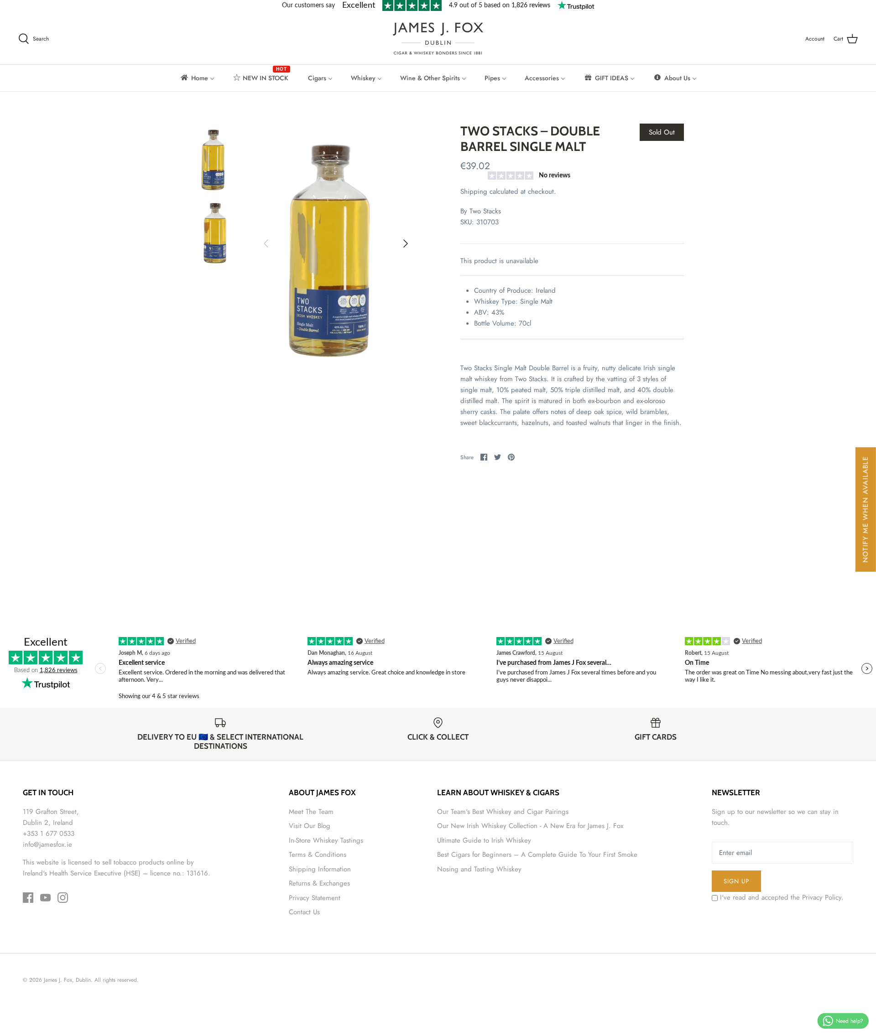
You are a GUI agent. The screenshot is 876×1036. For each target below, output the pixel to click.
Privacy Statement (314, 898)
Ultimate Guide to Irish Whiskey (484, 840)
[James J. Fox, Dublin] (438, 38)
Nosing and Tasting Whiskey (479, 869)
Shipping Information (320, 869)
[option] (336, 243)
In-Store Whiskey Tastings (326, 840)
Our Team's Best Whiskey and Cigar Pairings (502, 812)
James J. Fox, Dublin (67, 980)
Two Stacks (485, 211)
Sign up (736, 881)
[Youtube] (45, 897)
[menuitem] (197, 78)
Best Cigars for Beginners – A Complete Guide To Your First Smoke (537, 855)
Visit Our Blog (309, 826)
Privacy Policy (821, 897)
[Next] (406, 243)
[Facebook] (28, 897)
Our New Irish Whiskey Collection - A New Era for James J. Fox (530, 826)
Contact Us (304, 912)
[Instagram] (62, 897)
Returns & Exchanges (319, 883)
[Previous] (266, 243)
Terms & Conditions (317, 855)
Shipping (473, 191)
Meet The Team (311, 812)
